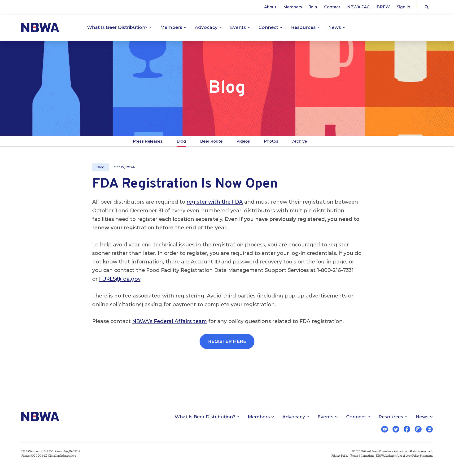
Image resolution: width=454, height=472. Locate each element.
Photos (271, 141)
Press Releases (147, 141)
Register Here (227, 341)
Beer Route (211, 141)
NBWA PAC (358, 6)
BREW (383, 6)
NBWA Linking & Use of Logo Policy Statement (404, 455)
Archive (299, 141)
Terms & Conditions (362, 455)
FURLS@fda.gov (119, 279)
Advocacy (206, 27)
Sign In (403, 6)
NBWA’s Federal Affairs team (169, 321)
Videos (243, 141)
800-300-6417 (39, 455)
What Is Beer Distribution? (117, 27)
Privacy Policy (339, 455)
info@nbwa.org (66, 455)
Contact (332, 6)
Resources (303, 27)
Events (238, 27)
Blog (181, 141)
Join (313, 6)
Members (292, 6)
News (334, 27)
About (270, 6)
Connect (268, 27)
